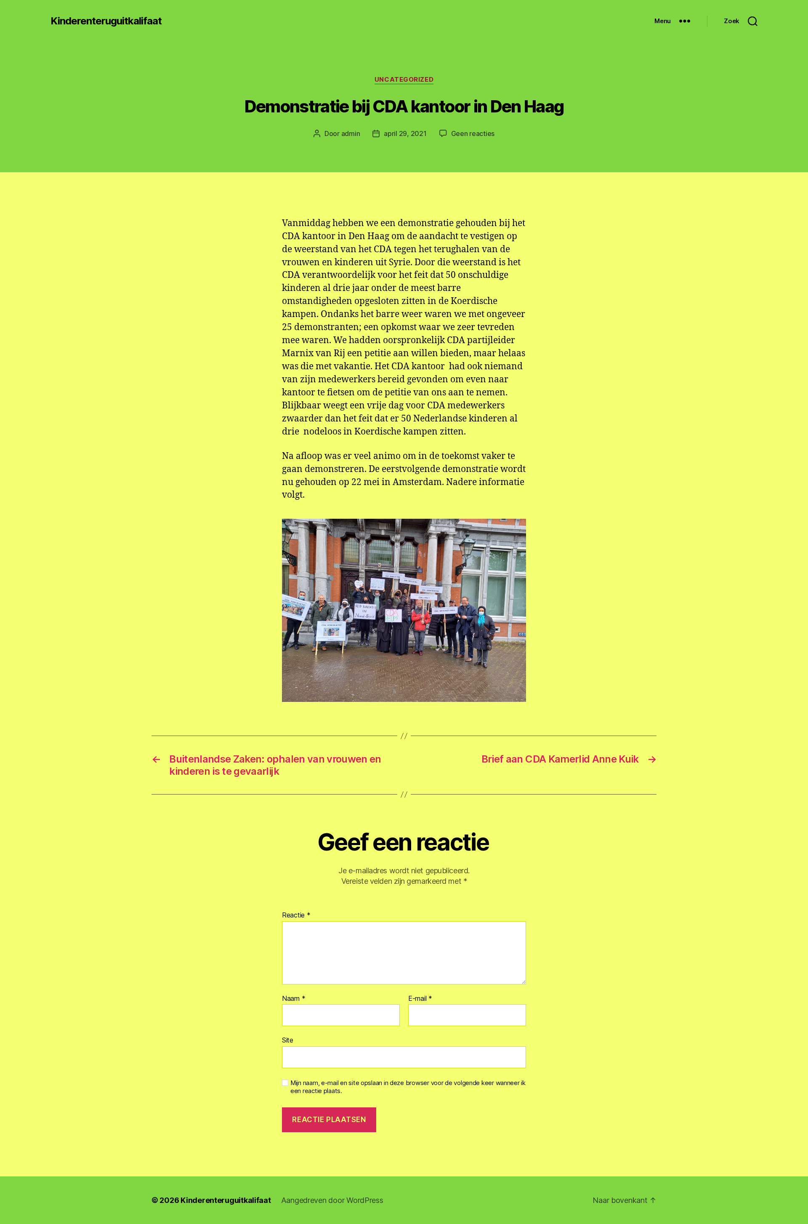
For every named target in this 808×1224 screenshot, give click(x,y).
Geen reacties (473, 133)
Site (287, 1040)
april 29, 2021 (405, 133)
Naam (293, 999)
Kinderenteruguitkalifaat (106, 21)
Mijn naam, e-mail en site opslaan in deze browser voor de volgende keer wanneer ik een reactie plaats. (408, 1087)
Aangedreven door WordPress (332, 1200)
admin (350, 133)
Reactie (296, 915)
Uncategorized (404, 79)
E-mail (420, 999)
